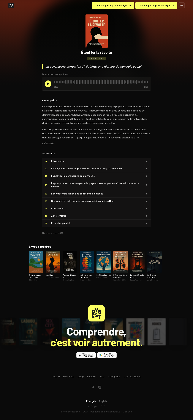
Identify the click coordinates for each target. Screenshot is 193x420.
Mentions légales (70, 411)
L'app (81, 376)
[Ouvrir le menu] (182, 5)
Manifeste (68, 376)
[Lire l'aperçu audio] (48, 83)
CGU (85, 411)
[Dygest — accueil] (11, 5)
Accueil (56, 376)
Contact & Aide (132, 376)
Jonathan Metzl (96, 58)
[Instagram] (99, 387)
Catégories (114, 376)
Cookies (127, 411)
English (103, 401)
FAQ (102, 376)
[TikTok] (93, 387)
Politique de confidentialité (105, 411)
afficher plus (48, 143)
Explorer (91, 376)
